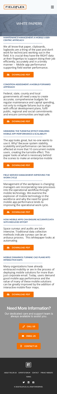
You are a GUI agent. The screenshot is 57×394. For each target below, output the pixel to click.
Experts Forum (24, 373)
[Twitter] (24, 382)
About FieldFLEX (10, 373)
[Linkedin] (28, 382)
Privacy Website (47, 373)
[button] (46, 7)
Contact (35, 373)
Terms (28, 377)
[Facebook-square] (33, 382)
